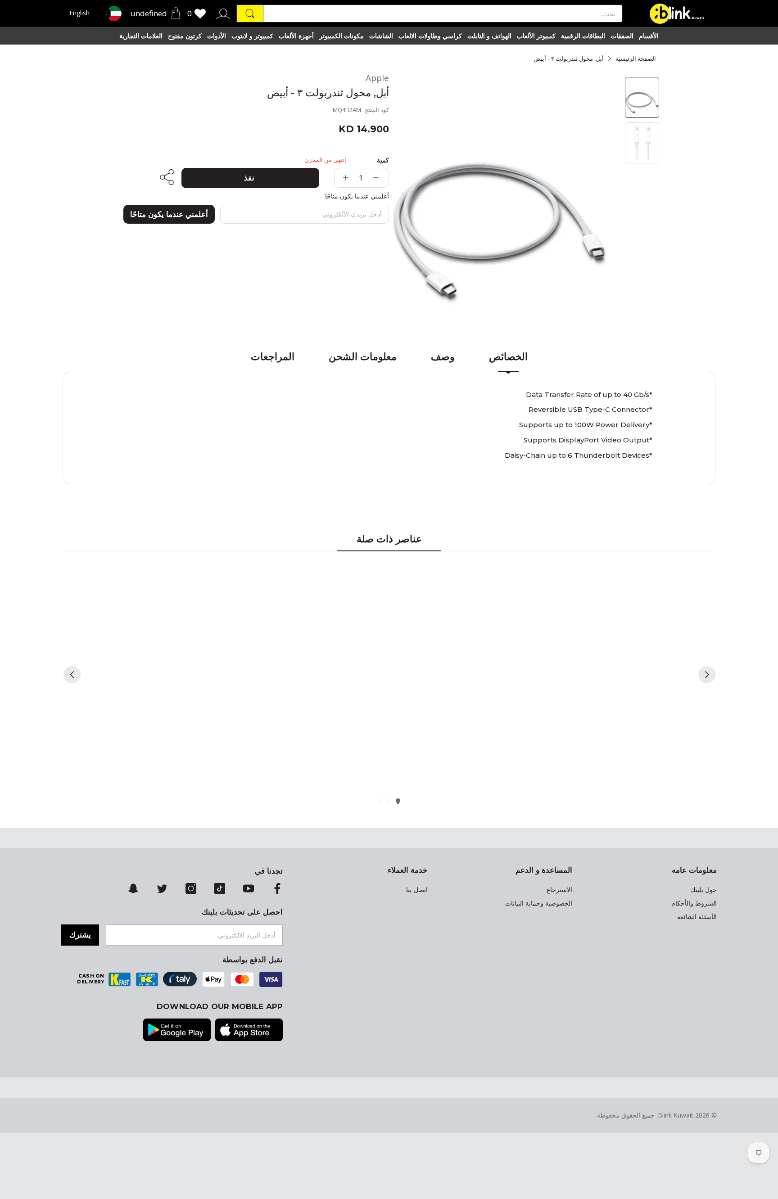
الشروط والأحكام (694, 903)
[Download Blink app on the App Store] (249, 1031)
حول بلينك (703, 890)
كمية (383, 160)
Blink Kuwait (675, 1115)
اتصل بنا (416, 890)
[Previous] (72, 674)
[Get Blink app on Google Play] (177, 1031)
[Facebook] (277, 889)
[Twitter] (162, 889)
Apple (377, 78)
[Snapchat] (133, 889)
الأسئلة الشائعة (697, 917)
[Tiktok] (219, 889)
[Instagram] (190, 889)
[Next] (706, 674)
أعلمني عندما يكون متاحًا (169, 214)
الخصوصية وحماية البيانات (538, 903)
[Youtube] (248, 889)
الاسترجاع (559, 890)
